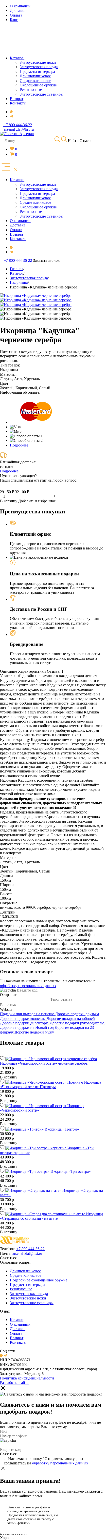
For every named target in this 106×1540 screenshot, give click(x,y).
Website (6, 1009)
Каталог (16, 1319)
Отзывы (55, 671)
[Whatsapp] (11, 112)
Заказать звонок (46, 260)
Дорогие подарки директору (25, 1023)
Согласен (82, 1509)
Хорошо (7, 1538)
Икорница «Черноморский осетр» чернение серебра (44, 1063)
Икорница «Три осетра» (71, 1171)
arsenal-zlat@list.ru (27, 1253)
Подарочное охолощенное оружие (38, 1280)
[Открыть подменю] (25, 180)
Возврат (16, 1338)
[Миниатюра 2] (35, 314)
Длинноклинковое (25, 1271)
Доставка (17, 1329)
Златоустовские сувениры (31, 1303)
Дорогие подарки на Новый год (27, 1027)
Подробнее (19, 445)
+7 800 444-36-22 (30, 1249)
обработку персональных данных (28, 986)
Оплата (16, 1333)
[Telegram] (11, 116)
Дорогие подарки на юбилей (71, 1018)
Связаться (8, 1258)
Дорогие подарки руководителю (77, 1023)
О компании (20, 1324)
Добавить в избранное (37, 501)
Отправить (9, 995)
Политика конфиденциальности (27, 1378)
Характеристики (32, 671)
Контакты (18, 1342)
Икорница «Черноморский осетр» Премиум (50, 1084)
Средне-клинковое (25, 1275)
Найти (73, 141)
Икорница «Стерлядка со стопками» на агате (51, 1216)
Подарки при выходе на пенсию (27, 1014)
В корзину (8, 501)
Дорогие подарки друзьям (77, 1014)
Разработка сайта (14, 1382)
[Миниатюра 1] (35, 309)
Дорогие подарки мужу (34, 1032)
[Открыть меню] (9, 167)
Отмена (86, 141)
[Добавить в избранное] (2, 1058)
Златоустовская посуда (29, 1294)
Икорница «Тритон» (62, 1129)
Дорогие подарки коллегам (23, 1018)
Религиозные (21, 1289)
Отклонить (83, 1521)
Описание (8, 671)
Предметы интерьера (27, 1284)
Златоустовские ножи (28, 1298)
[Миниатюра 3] (35, 318)
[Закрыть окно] (3, 1388)
